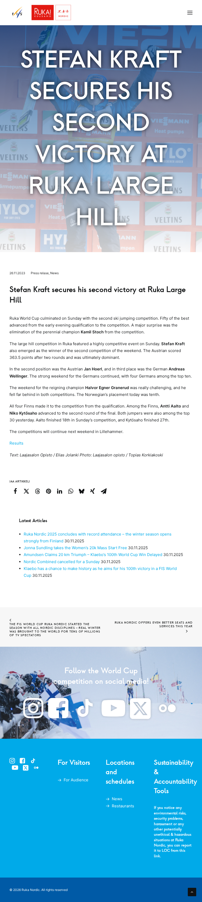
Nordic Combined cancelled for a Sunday (62, 561)
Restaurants (123, 805)
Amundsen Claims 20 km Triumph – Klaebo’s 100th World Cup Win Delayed (93, 554)
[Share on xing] (92, 491)
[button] (190, 12)
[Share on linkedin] (59, 491)
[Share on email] (103, 491)
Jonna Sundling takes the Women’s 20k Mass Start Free (75, 547)
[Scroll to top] (192, 891)
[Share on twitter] (26, 491)
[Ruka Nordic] (40, 13)
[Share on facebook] (15, 491)
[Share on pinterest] (48, 491)
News (54, 273)
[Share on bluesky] (81, 491)
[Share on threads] (37, 491)
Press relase (40, 273)
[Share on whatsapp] (70, 491)
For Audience (76, 779)
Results (16, 443)
